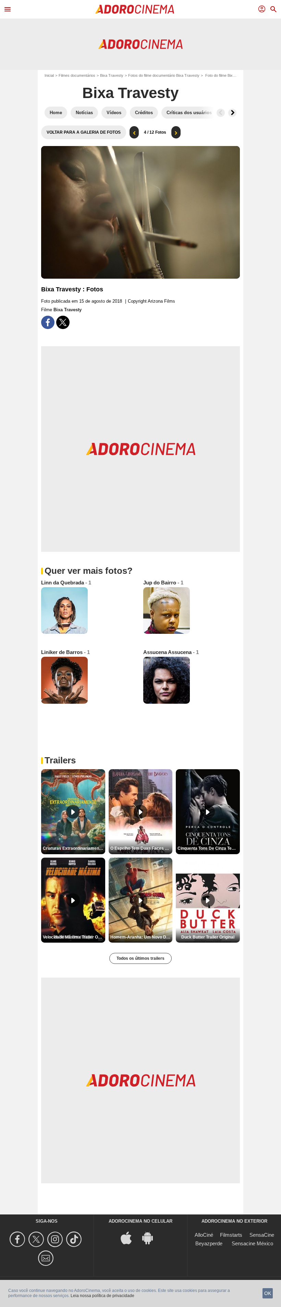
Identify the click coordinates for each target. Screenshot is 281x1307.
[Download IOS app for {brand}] (130, 1238)
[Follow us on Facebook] (18, 1239)
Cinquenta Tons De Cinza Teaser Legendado (209, 848)
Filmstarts (231, 1235)
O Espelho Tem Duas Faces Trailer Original (141, 848)
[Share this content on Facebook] (47, 322)
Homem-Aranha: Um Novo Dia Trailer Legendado (141, 937)
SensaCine (261, 1235)
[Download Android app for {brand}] (151, 1238)
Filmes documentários (77, 75)
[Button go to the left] (221, 113)
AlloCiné (204, 1235)
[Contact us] (47, 1258)
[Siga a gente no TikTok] (75, 1239)
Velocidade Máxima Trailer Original (74, 937)
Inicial (49, 75)
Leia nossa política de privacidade (102, 1295)
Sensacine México (252, 1243)
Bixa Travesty (111, 75)
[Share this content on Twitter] (63, 322)
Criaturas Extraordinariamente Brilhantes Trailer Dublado (74, 848)
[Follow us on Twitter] (37, 1239)
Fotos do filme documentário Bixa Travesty (163, 75)
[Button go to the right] (232, 113)
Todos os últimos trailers (140, 958)
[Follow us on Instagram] (56, 1239)
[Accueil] (134, 9)
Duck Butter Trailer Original (207, 937)
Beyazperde (208, 1243)
